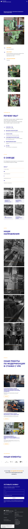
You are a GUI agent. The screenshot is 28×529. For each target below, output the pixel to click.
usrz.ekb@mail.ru (17, 524)
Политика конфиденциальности (7, 520)
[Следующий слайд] (26, 462)
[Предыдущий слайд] (1, 462)
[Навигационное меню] (26, 1)
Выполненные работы (6, 519)
